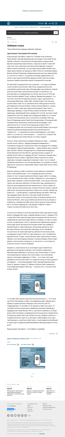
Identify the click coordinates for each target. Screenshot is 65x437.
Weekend (9, 37)
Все (18, 384)
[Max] (25, 415)
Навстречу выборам (46, 27)
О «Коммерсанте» (32, 404)
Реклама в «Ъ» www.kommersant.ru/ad (32, 10)
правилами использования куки (31, 32)
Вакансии (30, 411)
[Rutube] (22, 415)
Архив (29, 405)
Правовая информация (49, 407)
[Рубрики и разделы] (56, 23)
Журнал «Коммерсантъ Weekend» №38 (18, 338)
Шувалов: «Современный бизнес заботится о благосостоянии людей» (35, 392)
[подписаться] (18, 344)
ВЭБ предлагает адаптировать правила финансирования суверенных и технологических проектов (15, 393)
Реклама (29, 409)
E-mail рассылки (47, 409)
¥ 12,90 (26, 27)
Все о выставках (11, 344)
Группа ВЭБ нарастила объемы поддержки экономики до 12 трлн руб (54, 392)
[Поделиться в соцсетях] (56, 42)
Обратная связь (47, 405)
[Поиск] (53, 23)
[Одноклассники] (18, 415)
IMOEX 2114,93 (33, 27)
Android (45, 404)
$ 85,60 (16, 27)
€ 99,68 (21, 27)
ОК (56, 32)
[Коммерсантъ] (8, 23)
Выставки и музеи (26, 344)
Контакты (30, 407)
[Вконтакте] (12, 415)
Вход (50, 23)
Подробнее (42, 433)
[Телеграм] (8, 415)
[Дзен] (15, 415)
